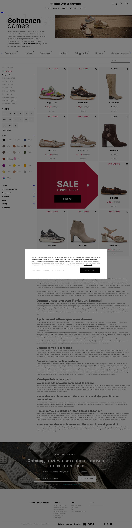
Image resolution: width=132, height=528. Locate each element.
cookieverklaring (88, 265)
